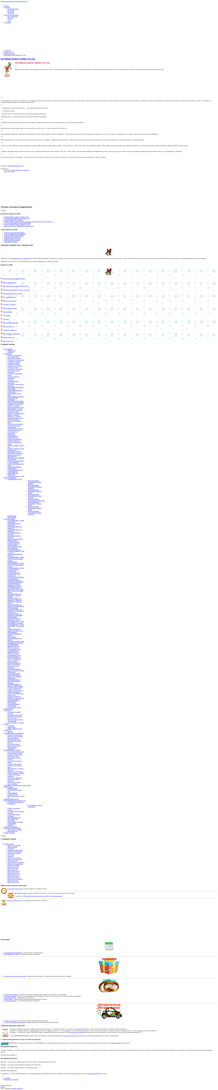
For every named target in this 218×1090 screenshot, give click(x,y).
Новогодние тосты (9, 54)
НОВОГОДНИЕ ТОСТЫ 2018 (20, 170)
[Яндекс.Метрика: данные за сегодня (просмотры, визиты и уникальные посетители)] (6, 1085)
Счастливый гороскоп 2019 (15, 888)
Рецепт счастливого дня (14, 900)
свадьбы (67, 1030)
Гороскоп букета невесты (11, 994)
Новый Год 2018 (9, 52)
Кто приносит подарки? (10, 308)
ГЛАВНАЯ (7, 50)
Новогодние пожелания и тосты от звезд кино (16, 290)
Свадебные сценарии (10, 1000)
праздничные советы (70, 1036)
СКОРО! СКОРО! (14, 279)
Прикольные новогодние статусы (12, 293)
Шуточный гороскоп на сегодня (23, 893)
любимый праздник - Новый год (20, 258)
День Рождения (34, 1030)
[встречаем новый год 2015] (109, 252)
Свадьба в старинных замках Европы (15, 1022)
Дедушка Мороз (7, 312)
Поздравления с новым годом (11, 334)
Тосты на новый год (8, 326)
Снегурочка (6, 315)
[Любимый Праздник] (14, 1)
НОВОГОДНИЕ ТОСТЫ (16, 166)
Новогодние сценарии (9, 282)
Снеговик (6, 319)
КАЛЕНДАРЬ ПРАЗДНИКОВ (13, 953)
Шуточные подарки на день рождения (15, 976)
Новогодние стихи (8, 341)
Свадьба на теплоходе (10, 1021)
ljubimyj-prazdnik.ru (116, 1043)
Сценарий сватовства (10, 997)
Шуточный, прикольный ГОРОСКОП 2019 (15, 286)
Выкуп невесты (8, 999)
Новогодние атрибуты (9, 301)
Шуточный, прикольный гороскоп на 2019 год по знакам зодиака (43, 896)
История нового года (9, 337)
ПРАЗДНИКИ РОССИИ (11, 954)
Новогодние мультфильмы (10, 323)
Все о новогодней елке (9, 297)
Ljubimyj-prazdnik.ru (93, 1073)
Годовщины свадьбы (10, 996)
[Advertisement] (52, 37)
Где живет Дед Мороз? (9, 304)
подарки (140, 1030)
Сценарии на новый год (10, 330)
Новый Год (50, 1030)
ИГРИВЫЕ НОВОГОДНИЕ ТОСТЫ (18, 59)
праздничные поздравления (77, 1032)
